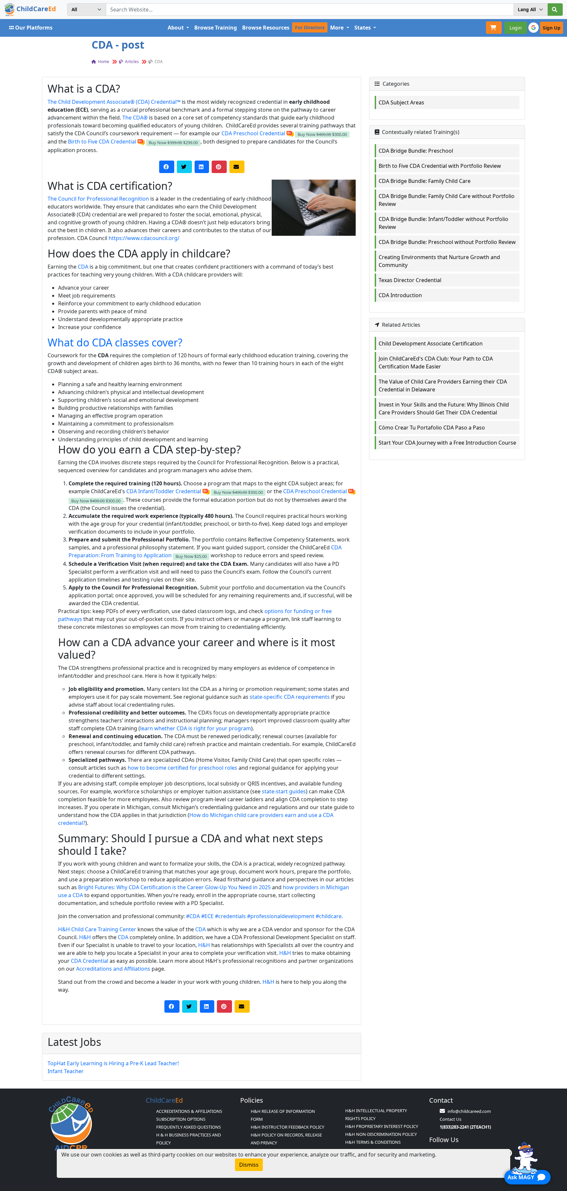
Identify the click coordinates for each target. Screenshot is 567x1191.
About (176, 27)
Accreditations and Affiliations (113, 968)
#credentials (230, 916)
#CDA (193, 916)
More (337, 27)
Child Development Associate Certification (431, 343)
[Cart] (494, 27)
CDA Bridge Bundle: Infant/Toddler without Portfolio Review (443, 223)
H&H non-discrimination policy (381, 1134)
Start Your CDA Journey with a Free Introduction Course (447, 442)
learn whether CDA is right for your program (195, 728)
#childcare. (329, 916)
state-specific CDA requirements (290, 696)
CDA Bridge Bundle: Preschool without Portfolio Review (447, 242)
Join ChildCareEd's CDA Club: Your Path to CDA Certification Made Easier (436, 362)
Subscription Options (180, 1119)
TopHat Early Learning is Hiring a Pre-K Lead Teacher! (113, 1063)
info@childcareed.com (469, 1111)
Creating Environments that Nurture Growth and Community (439, 261)
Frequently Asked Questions (188, 1127)
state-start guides (284, 791)
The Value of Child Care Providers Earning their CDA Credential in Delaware (443, 385)
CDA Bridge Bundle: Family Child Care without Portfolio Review (446, 200)
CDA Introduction (400, 295)
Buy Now (322, 134)
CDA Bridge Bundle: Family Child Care (425, 181)
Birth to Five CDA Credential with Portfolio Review (440, 165)
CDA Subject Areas (401, 102)
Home (103, 61)
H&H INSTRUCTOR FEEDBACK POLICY (287, 1127)
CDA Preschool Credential (253, 133)
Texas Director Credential (410, 280)
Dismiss (249, 1164)
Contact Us (450, 1119)
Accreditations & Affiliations (189, 1111)
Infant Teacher (66, 1071)
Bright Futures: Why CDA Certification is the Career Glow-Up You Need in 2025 (174, 887)
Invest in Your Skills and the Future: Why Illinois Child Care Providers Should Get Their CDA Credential (444, 408)
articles (131, 61)
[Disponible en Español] (290, 133)
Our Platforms (33, 27)
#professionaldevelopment (280, 916)
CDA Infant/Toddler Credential (163, 491)
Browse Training (215, 27)
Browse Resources (265, 27)
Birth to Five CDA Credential (102, 141)
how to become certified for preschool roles (182, 767)
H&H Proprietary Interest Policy (381, 1126)
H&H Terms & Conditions (373, 1142)
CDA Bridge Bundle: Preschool (416, 150)
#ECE (207, 916)
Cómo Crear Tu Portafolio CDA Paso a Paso (432, 427)
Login (515, 28)
